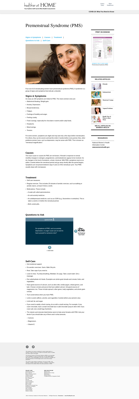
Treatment (58, 37)
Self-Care (46, 41)
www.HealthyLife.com (70, 395)
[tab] (46, 250)
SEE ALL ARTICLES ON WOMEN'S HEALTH (103, 126)
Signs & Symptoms (33, 37)
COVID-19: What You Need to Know (101, 11)
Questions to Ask (32, 41)
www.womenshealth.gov (101, 147)
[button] (50, 247)
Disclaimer (60, 395)
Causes (47, 37)
